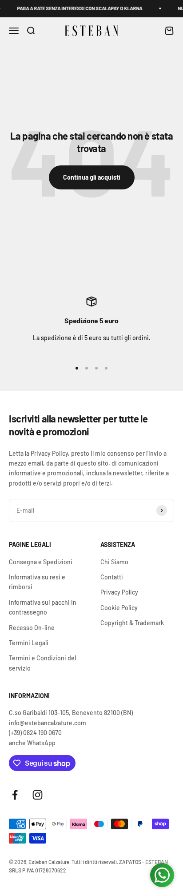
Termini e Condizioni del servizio (42, 662)
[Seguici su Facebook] (15, 795)
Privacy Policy (119, 592)
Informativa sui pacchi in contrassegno (42, 607)
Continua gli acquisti (91, 177)
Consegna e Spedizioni (40, 562)
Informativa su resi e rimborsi (37, 582)
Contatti (111, 577)
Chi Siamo (114, 562)
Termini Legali (28, 643)
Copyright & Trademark (132, 623)
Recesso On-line (32, 627)
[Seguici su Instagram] (38, 795)
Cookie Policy (119, 607)
